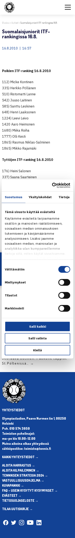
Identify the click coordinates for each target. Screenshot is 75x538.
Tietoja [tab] (64, 197)
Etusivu (6, 22)
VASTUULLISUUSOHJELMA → (23, 480)
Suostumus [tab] (13, 197)
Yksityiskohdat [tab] (40, 197)
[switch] (64, 282)
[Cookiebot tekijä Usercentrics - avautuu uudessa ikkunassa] (53, 185)
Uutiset (15, 22)
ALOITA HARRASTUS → (18, 465)
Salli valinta (37, 338)
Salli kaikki (37, 326)
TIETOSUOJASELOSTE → (20, 500)
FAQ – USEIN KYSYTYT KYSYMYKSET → (30, 490)
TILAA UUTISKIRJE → (17, 509)
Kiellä (37, 350)
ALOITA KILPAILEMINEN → (20, 470)
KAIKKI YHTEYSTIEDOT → (20, 457)
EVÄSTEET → (11, 495)
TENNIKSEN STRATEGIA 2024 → (25, 475)
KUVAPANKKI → (13, 485)
